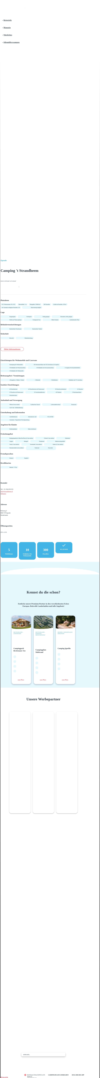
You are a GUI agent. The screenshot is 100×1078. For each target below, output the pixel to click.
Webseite (3, 493)
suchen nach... (26, 1054)
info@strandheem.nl (7, 491)
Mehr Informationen (12, 349)
